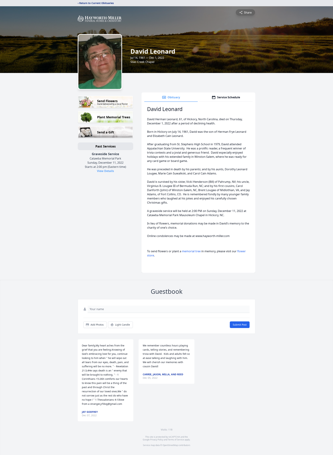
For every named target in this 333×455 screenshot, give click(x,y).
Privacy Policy (156, 439)
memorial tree (191, 251)
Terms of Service (176, 439)
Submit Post (240, 324)
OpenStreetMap (170, 445)
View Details (105, 171)
